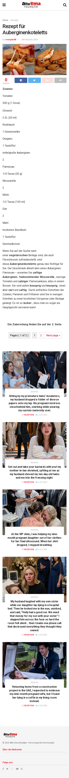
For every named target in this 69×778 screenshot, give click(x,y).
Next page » (53, 335)
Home (5, 20)
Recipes (34, 392)
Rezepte (14, 20)
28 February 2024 (29, 39)
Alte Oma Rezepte (18, 743)
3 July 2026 (42, 415)
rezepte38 (10, 39)
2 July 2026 (42, 635)
